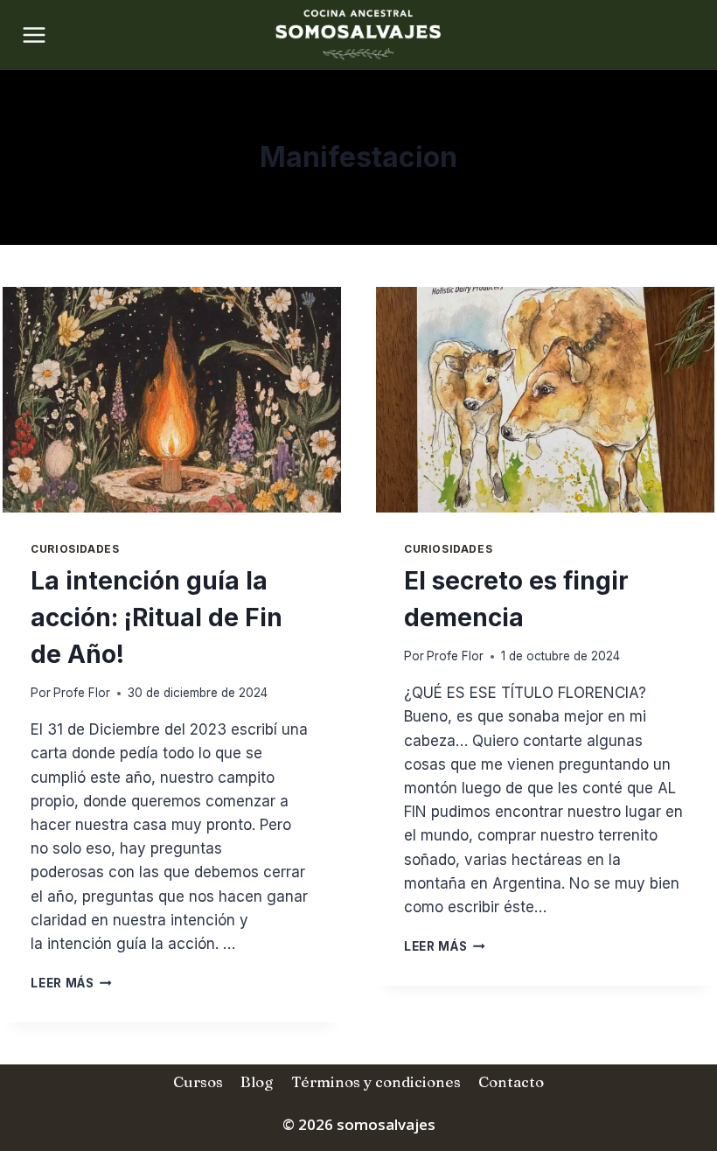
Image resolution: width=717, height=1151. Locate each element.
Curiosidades (75, 548)
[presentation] (172, 400)
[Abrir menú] (28, 34)
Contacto (511, 1081)
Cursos (198, 1081)
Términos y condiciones (376, 1081)
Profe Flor (81, 693)
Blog (256, 1081)
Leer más (71, 983)
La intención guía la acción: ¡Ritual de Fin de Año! (156, 617)
